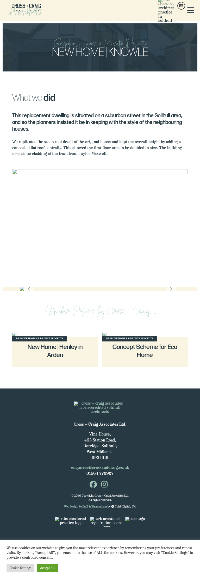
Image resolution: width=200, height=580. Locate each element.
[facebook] (93, 485)
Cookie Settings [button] (20, 568)
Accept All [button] (47, 568)
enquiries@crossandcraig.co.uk (100, 468)
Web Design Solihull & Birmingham (85, 506)
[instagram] (104, 485)
